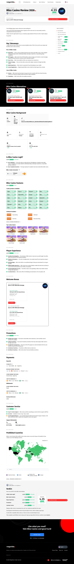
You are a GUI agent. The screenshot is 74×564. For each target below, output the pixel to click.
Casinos (34, 2)
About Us (61, 550)
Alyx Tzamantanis (18, 13)
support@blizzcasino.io (20, 425)
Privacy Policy (55, 550)
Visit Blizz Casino (37, 534)
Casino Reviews (50, 2)
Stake (35, 89)
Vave (55, 89)
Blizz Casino (12, 28)
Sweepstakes (58, 2)
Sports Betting (42, 2)
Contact (66, 550)
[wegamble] (10, 2)
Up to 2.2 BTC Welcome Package (15, 19)
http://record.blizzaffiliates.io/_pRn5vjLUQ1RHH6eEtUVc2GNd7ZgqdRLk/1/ (36, 121)
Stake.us (13, 89)
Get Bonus (11, 302)
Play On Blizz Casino (53, 19)
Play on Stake (32, 100)
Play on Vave (53, 100)
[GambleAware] (48, 560)
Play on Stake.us (12, 100)
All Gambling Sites (26, 2)
